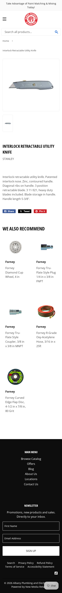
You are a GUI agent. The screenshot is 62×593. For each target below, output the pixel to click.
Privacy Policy (26, 563)
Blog (31, 469)
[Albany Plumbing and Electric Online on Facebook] (56, 573)
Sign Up (31, 551)
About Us (31, 474)
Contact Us (31, 484)
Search (11, 563)
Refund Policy (45, 563)
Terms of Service (14, 566)
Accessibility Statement (41, 566)
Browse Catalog (31, 459)
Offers (31, 464)
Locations (31, 479)
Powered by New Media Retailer (29, 586)
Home (6, 40)
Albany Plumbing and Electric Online (34, 583)
